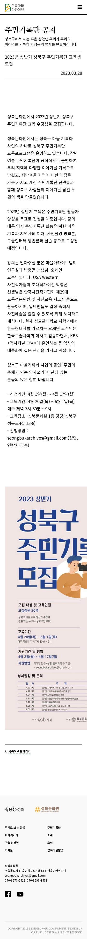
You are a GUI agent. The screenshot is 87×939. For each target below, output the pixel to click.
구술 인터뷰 (12, 842)
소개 (50, 835)
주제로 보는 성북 (15, 827)
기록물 (9, 850)
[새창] (14, 808)
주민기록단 (54, 827)
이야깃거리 (11, 835)
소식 (50, 842)
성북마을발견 (55, 850)
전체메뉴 (79, 7)
